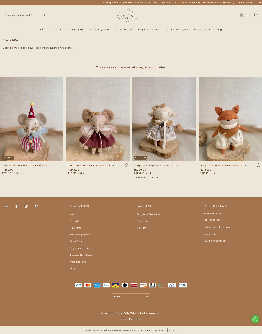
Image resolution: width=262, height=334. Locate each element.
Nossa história (202, 29)
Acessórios (122, 29)
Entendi (173, 330)
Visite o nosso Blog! (215, 240)
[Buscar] (44, 15)
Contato (141, 227)
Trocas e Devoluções (176, 29)
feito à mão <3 (147, 2)
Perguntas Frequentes (149, 214)
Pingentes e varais (148, 29)
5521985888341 (212, 213)
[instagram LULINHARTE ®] (6, 206)
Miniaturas (78, 29)
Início (43, 29)
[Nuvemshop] (131, 319)
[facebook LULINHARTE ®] (16, 206)
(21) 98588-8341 (213, 220)
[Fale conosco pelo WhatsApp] (255, 319)
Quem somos (144, 221)
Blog (219, 29)
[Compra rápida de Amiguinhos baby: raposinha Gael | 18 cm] (258, 165)
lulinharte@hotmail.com (217, 227)
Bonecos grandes (100, 29)
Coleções (57, 29)
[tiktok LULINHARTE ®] (26, 206)
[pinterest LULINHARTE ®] (36, 206)
